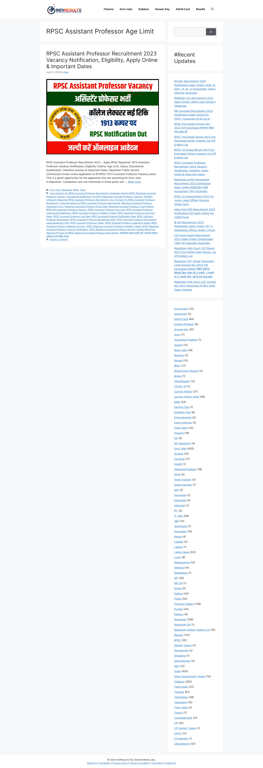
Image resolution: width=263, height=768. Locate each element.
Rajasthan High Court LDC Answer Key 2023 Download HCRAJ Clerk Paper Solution (195, 285)
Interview (179, 505)
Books (178, 376)
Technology (181, 697)
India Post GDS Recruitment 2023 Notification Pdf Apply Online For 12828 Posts (194, 213)
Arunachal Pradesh (185, 339)
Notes (177, 588)
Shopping (180, 655)
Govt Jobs (126, 9)
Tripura (178, 712)
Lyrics (177, 557)
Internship (180, 500)
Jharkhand (180, 526)
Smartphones (182, 660)
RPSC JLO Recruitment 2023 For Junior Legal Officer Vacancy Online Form (194, 200)
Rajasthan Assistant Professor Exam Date (86, 206)
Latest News (182, 552)
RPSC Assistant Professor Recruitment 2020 (93, 219)
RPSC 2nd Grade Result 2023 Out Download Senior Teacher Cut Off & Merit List (195, 140)
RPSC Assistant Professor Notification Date (113, 216)
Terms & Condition (139, 763)
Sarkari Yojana (183, 645)
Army (177, 334)
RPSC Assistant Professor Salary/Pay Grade (127, 223)
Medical (179, 567)
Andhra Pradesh (184, 324)
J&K (176, 521)
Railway (179, 614)
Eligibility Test (182, 412)
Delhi (177, 401)
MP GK (178, 583)
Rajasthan (67, 190)
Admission (180, 313)
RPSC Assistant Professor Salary (87, 223)
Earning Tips (181, 407)
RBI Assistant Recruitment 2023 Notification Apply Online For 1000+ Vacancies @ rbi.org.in (193, 115)
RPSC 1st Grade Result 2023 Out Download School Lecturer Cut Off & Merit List (195, 153)
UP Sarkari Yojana (185, 728)
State (82, 190)
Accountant (181, 308)
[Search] (211, 31)
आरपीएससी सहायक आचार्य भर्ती (131, 233)
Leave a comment (59, 239)
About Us (92, 763)
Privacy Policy (120, 763)
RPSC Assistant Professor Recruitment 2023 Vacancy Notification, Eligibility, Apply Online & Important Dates (102, 59)
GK (176, 438)
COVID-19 (180, 386)
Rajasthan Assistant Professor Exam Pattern (131, 206)
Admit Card (183, 9)
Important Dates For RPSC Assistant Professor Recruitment (90, 203)
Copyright (157, 763)
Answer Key (162, 9)
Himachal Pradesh (185, 469)
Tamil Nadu (181, 686)
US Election (181, 738)
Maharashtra (182, 562)
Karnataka (180, 531)
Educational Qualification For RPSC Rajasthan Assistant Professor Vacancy (105, 196)
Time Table (181, 707)
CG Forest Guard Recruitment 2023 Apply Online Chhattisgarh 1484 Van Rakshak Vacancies (193, 239)
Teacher (179, 692)
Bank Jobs (180, 350)
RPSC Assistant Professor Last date (71, 216)
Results (200, 9)
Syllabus (143, 9)
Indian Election (183, 484)
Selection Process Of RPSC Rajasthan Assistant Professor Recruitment (82, 233)
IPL (176, 510)
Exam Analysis (183, 422)
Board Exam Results (186, 370)
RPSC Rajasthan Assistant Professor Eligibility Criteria (114, 226)
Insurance (180, 495)
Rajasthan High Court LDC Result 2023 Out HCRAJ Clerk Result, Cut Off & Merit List (195, 252)
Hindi (177, 474)
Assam (178, 345)
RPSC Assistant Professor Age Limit (106, 209)
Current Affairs (183, 391)
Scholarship (181, 650)
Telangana (180, 702)
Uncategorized (183, 717)
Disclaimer (105, 763)
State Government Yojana (189, 676)
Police (177, 598)
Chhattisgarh (182, 381)
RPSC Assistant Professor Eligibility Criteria (94, 213)
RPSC (76, 190)
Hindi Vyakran (182, 479)
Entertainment (182, 417)
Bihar (177, 365)
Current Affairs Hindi (186, 396)
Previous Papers (184, 603)
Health (178, 464)
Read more (134, 181)
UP (176, 723)
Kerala (178, 536)
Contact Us (170, 763)
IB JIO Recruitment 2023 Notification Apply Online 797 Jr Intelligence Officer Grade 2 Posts (194, 226)
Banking (179, 355)
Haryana (179, 458)
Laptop (178, 547)
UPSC (177, 733)
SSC (176, 666)
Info (176, 490)
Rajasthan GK (182, 624)
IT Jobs (178, 515)
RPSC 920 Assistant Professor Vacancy (66, 209)
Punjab (178, 609)
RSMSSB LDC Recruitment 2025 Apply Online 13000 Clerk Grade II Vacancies (195, 102)
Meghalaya (181, 572)
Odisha (178, 593)
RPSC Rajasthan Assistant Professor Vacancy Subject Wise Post (122, 229)
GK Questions (182, 443)
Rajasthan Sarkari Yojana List (192, 629)
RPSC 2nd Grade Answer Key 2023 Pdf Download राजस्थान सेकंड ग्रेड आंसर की (194, 127)
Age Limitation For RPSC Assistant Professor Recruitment (79, 193)
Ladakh (178, 541)
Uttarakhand (181, 743)
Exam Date (180, 427)
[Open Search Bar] (212, 9)
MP (176, 578)
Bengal (178, 360)
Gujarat (178, 453)
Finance (109, 9)
